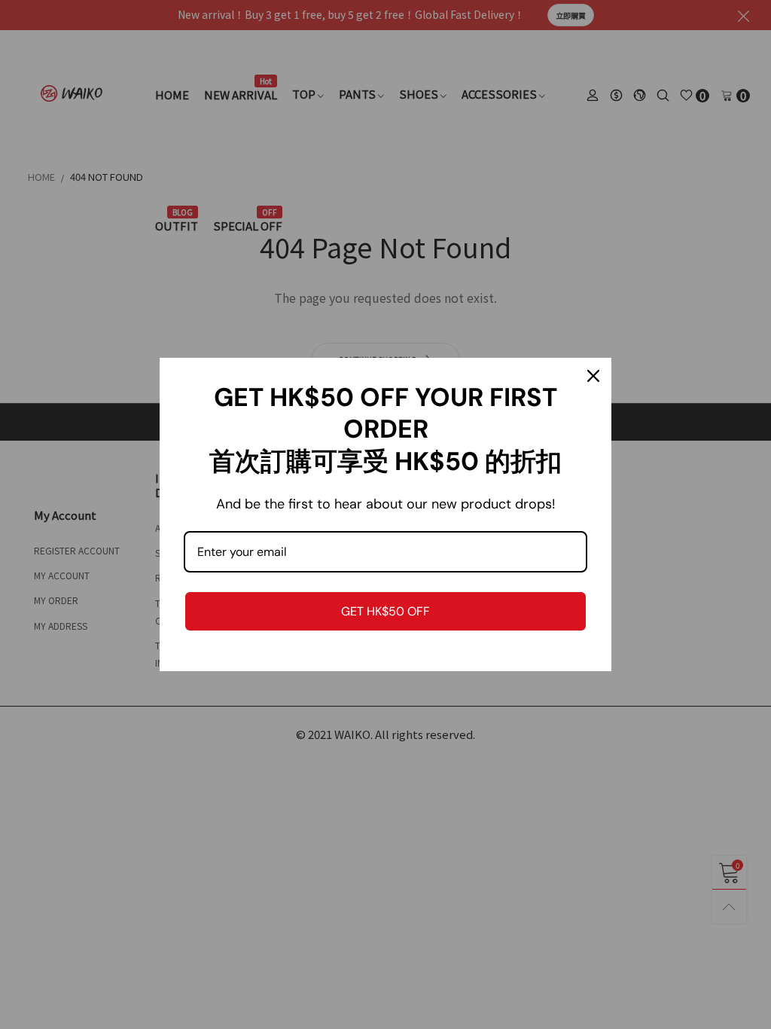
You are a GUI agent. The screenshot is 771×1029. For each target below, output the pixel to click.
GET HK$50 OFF (385, 611)
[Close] (593, 376)
